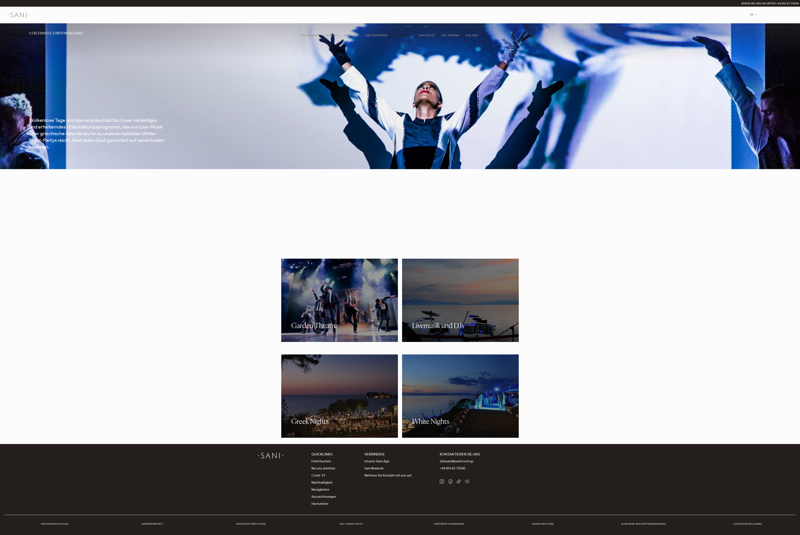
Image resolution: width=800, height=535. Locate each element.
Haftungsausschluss (55, 524)
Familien (352, 35)
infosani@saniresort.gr (457, 461)
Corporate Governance (449, 524)
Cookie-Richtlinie (543, 524)
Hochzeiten (319, 504)
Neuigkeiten (320, 490)
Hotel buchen (321, 461)
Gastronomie (376, 35)
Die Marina (451, 35)
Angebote (427, 35)
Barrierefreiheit (152, 524)
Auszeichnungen (323, 497)
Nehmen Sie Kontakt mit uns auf (387, 476)
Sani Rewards (374, 468)
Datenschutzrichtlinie (251, 524)
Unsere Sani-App (376, 461)
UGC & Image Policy (351, 524)
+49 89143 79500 (452, 468)
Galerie (472, 35)
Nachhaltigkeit (321, 483)
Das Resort (310, 35)
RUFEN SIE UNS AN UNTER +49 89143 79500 (770, 3)
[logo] (18, 14)
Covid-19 (318, 476)
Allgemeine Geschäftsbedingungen (643, 524)
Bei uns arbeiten (323, 468)
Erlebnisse (403, 35)
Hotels (332, 35)
